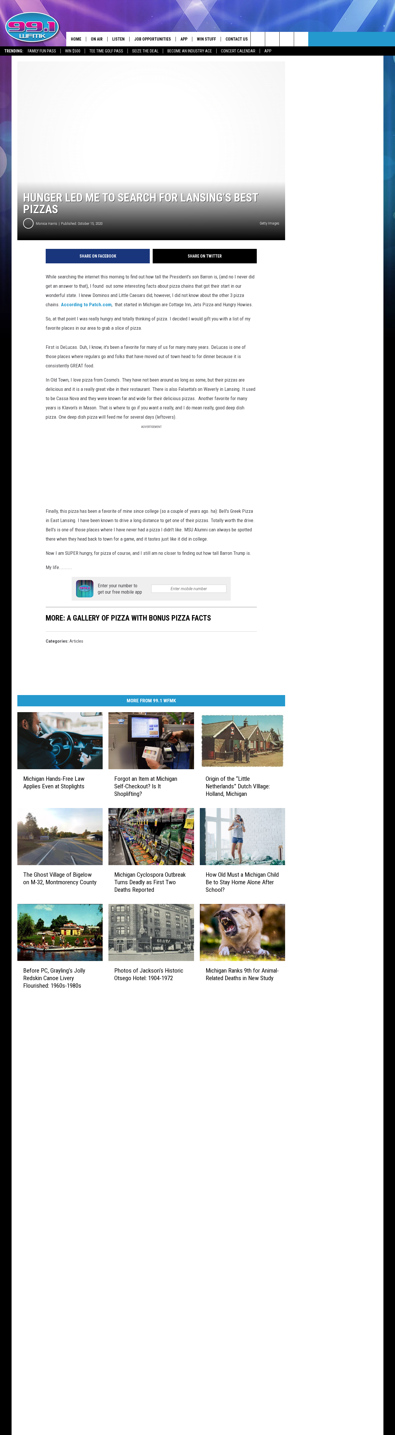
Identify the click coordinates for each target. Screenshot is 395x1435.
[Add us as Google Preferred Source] (272, 39)
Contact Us (237, 39)
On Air (97, 39)
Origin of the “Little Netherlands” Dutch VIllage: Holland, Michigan (238, 786)
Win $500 (72, 51)
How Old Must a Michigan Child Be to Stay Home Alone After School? (242, 882)
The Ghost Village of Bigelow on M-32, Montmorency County (60, 878)
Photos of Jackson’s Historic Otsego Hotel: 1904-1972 (148, 974)
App (268, 51)
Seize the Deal (145, 51)
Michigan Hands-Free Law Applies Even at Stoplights (53, 782)
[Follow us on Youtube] (301, 39)
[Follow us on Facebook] (287, 39)
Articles (76, 641)
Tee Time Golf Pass (106, 51)
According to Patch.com (86, 304)
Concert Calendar (238, 51)
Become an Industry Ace (189, 51)
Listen (118, 39)
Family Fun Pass (42, 51)
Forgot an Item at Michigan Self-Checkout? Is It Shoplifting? (145, 786)
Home (76, 39)
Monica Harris (46, 223)
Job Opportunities (152, 39)
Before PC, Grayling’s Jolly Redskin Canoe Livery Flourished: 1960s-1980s (54, 978)
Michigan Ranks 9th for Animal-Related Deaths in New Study (242, 974)
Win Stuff (206, 39)
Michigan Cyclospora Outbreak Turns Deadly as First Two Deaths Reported (150, 882)
